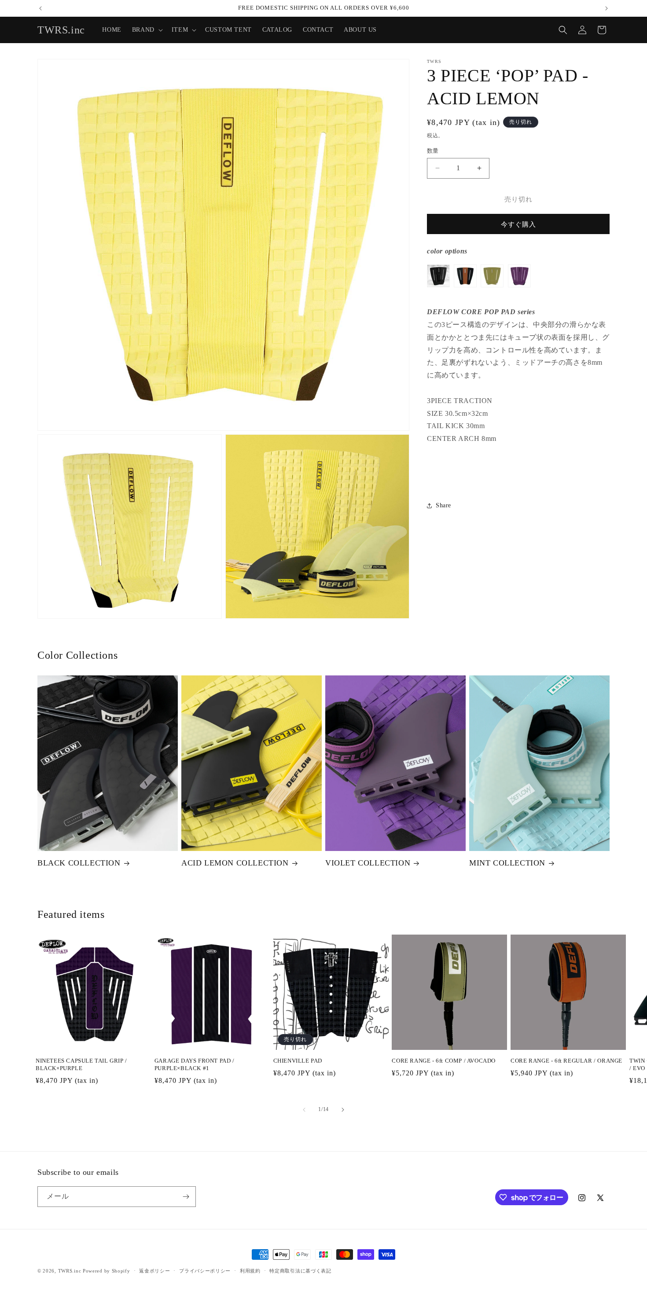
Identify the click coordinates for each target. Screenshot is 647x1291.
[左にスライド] (304, 1109)
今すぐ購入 (518, 224)
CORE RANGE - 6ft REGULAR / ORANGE (566, 1060)
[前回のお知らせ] (40, 8)
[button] (146, 30)
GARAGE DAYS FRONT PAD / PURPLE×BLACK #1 (194, 1064)
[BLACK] (438, 292)
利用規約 (250, 1270)
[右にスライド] (343, 1109)
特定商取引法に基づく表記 (300, 1270)
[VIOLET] (519, 292)
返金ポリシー (154, 1270)
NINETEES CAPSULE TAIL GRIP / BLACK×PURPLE (81, 1064)
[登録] (185, 1196)
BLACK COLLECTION (79, 862)
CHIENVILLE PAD (297, 1060)
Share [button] (443, 505)
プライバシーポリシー (205, 1270)
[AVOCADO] (492, 292)
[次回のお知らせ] (606, 8)
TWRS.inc (69, 1270)
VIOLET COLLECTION (367, 862)
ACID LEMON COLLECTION (235, 862)
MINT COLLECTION (507, 862)
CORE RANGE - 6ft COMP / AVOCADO (444, 1060)
